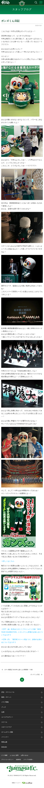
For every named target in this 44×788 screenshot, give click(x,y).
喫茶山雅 (4, 742)
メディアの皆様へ (28, 759)
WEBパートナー (16, 783)
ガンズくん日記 (35, 674)
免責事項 (18, 759)
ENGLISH (4, 747)
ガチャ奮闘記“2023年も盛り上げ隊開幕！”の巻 (18, 670)
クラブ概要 (4, 755)
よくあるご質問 (14, 755)
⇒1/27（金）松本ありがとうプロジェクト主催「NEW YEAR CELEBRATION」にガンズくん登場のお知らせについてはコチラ (22, 632)
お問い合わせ (24, 755)
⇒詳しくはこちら (7, 561)
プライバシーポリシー (7, 759)
